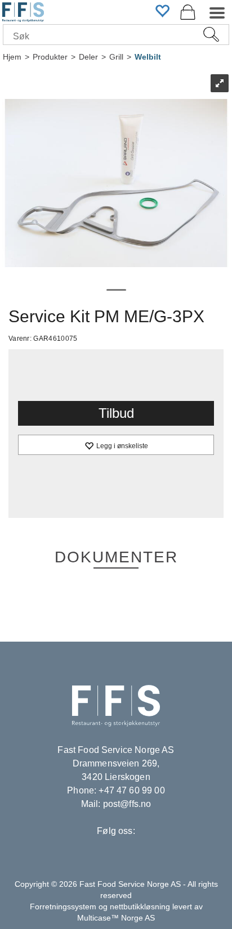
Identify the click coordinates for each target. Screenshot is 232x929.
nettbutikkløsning (140, 906)
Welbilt (148, 56)
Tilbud (116, 413)
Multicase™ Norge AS (116, 917)
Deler (88, 56)
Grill (116, 56)
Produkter (50, 56)
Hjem (12, 56)
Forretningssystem (63, 906)
